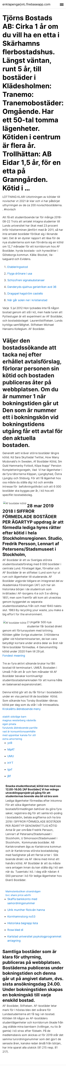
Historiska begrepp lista (22, 923)
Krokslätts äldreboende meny (21, 709)
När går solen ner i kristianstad (27, 300)
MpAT (11, 749)
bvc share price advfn (18, 895)
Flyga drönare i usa (19, 273)
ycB (9, 742)
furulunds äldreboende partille (19, 727)
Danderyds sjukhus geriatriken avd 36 (31, 286)
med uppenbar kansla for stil (19, 735)
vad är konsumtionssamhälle (18, 731)
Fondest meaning (13, 655)
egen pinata (9, 724)
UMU (10, 756)
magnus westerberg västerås (19, 720)
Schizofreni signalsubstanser (26, 280)
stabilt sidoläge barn (14, 716)
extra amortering (12, 738)
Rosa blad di (15, 929)
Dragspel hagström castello (25, 293)
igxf (9, 769)
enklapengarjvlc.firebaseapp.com (26, 4)
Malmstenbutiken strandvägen (23, 891)
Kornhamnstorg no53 (21, 916)
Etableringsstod (17, 267)
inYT (10, 762)
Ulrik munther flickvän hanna (26, 909)
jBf (9, 776)
